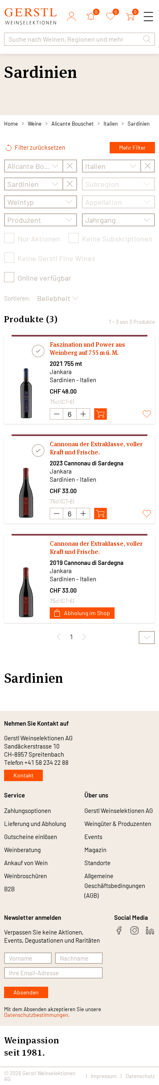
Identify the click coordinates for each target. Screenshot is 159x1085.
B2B (9, 888)
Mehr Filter (132, 147)
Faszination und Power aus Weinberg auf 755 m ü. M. (87, 348)
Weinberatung (22, 849)
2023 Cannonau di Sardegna (87, 463)
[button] (147, 39)
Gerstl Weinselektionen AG (118, 810)
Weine (35, 123)
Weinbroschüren (25, 875)
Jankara (61, 371)
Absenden (26, 992)
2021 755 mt (66, 363)
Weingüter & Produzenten (117, 823)
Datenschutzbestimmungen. (37, 1015)
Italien (111, 123)
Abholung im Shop (87, 612)
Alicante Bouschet (72, 123)
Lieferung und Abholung (35, 823)
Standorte (97, 862)
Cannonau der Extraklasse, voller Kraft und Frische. (96, 448)
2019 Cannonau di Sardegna (87, 562)
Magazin (95, 849)
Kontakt (23, 775)
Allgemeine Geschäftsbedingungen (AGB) (114, 885)
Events (93, 836)
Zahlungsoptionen (27, 810)
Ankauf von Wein (26, 862)
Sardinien (139, 123)
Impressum (104, 1076)
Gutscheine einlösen (30, 836)
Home (11, 123)
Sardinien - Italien (73, 379)
